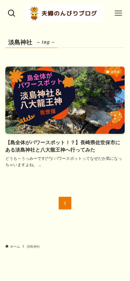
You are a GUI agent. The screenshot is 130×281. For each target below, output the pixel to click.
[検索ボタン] (11, 13)
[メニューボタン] (118, 13)
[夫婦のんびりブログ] (65, 13)
